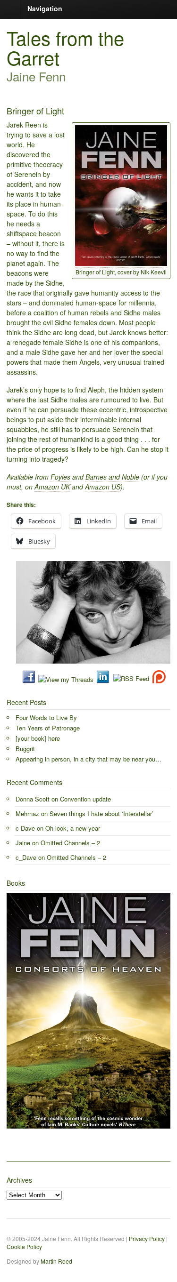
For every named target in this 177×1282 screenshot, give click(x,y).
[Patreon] (157, 679)
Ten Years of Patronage (48, 727)
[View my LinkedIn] (102, 679)
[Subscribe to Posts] (130, 679)
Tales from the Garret (65, 47)
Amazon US (102, 486)
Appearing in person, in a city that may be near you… (88, 758)
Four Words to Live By (46, 717)
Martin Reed (56, 1261)
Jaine (23, 842)
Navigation (44, 8)
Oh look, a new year (72, 828)
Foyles (60, 476)
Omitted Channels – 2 (70, 842)
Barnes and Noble (112, 476)
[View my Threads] (65, 679)
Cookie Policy (24, 1246)
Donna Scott (33, 798)
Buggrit (25, 748)
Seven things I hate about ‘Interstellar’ (101, 813)
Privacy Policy (147, 1238)
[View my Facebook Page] (28, 679)
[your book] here (38, 738)
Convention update (85, 798)
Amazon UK (52, 486)
